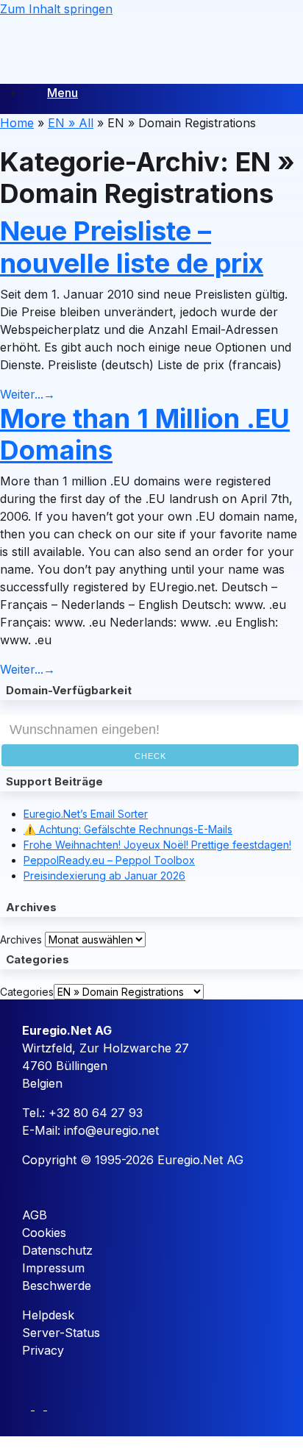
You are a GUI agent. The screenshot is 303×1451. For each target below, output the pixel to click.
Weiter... (27, 394)
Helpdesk (48, 1315)
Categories (27, 991)
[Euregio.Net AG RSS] (51, 1405)
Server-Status (61, 1332)
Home (17, 122)
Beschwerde (56, 1285)
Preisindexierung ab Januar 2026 (104, 875)
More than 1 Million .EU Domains (145, 434)
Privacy (43, 1350)
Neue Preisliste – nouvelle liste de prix (131, 247)
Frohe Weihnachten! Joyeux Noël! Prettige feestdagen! (157, 844)
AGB (34, 1215)
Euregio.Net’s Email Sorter (86, 814)
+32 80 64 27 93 (96, 1112)
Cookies (44, 1232)
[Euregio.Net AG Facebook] (28, 1405)
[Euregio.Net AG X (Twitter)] (41, 1405)
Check (150, 756)
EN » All (70, 122)
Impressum (53, 1268)
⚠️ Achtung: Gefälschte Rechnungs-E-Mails (128, 829)
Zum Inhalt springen (56, 8)
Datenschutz (57, 1250)
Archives (21, 939)
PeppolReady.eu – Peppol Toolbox (109, 860)
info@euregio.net (111, 1130)
